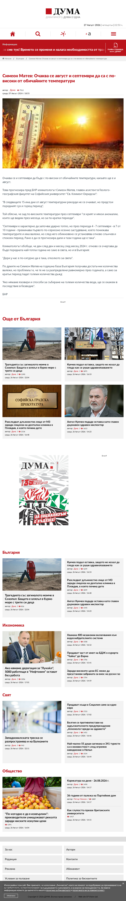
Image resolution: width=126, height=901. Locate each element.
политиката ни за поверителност (88, 890)
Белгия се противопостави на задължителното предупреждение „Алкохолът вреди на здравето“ (88, 725)
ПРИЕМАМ (11, 896)
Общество (12, 771)
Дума (12, 90)
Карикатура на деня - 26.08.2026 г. (88, 780)
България (20, 59)
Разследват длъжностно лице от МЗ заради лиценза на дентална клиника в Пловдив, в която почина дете (29, 425)
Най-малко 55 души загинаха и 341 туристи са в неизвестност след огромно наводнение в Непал (93, 746)
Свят (6, 695)
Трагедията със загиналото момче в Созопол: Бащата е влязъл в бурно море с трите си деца (30, 367)
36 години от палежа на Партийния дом (91, 795)
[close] (123, 884)
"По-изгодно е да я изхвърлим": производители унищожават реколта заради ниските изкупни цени (31, 818)
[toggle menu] (113, 33)
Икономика (13, 625)
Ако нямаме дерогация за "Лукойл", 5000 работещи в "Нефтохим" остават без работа (31, 672)
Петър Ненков (80, 799)
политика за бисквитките (58, 890)
